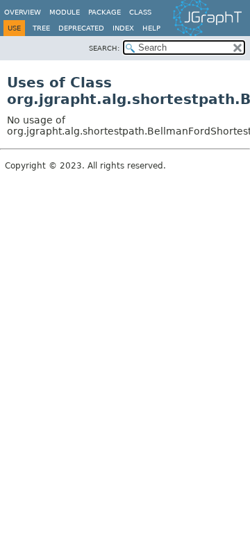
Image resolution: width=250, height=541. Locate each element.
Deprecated (81, 28)
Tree (41, 28)
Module (64, 12)
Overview (22, 12)
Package (104, 12)
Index (123, 28)
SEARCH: (104, 48)
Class (140, 12)
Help (151, 28)
